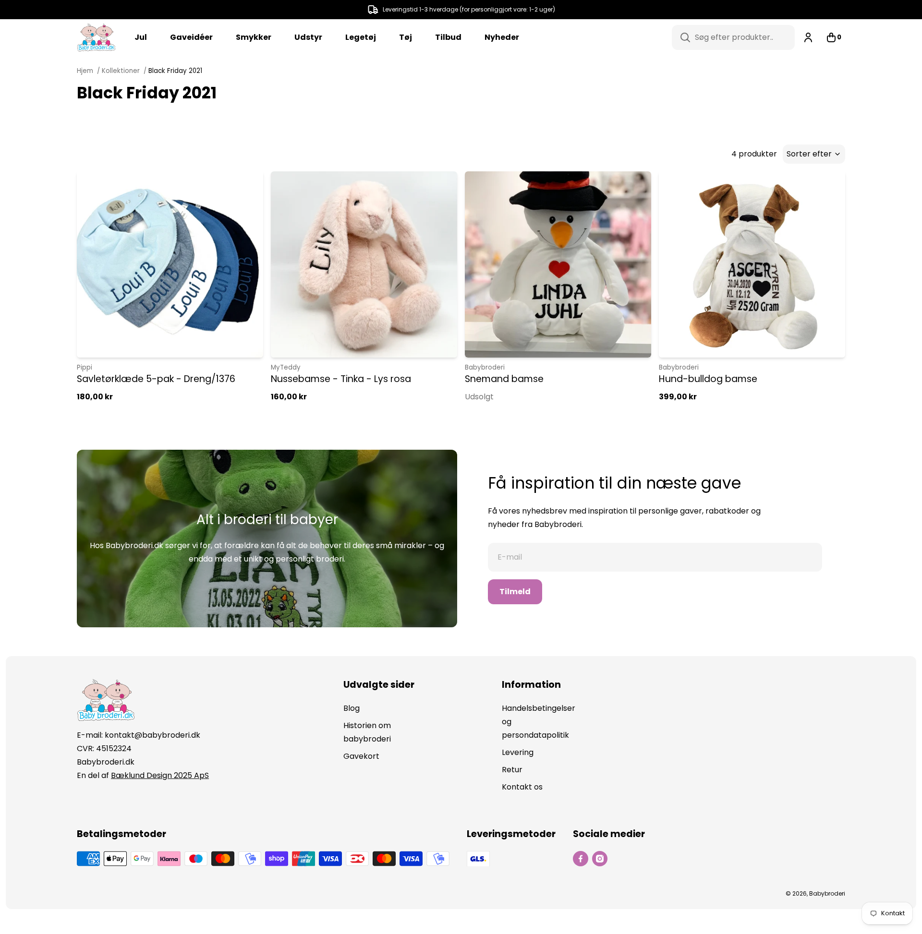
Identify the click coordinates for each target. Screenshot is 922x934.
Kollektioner (121, 70)
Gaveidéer (191, 37)
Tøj (405, 37)
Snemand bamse (504, 378)
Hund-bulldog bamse (708, 378)
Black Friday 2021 (175, 70)
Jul (140, 37)
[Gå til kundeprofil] (808, 37)
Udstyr (308, 37)
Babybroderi (485, 367)
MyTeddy (286, 367)
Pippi (84, 367)
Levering (518, 752)
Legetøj (360, 37)
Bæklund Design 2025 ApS (160, 775)
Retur (512, 769)
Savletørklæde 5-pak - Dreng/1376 (156, 378)
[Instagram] (599, 858)
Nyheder (502, 37)
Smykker (253, 37)
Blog (351, 708)
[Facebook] (580, 858)
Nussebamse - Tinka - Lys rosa (341, 378)
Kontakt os (522, 786)
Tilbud (448, 37)
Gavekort (361, 756)
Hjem (86, 70)
